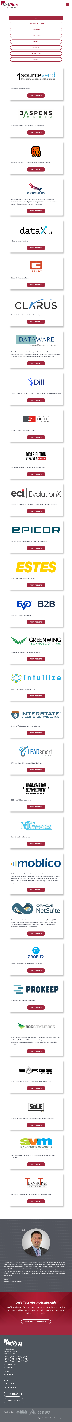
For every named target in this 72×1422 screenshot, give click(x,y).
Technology (36, 53)
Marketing (36, 48)
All (36, 18)
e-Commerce (36, 36)
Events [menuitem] (7, 1367)
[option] (36, 1253)
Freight (36, 59)
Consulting (36, 30)
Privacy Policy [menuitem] (10, 1383)
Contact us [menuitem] (9, 1379)
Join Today (13, 1389)
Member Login (14, 1396)
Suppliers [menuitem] (8, 1363)
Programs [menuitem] (8, 1370)
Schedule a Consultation (36, 1317)
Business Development (36, 24)
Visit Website (36, 95)
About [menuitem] (7, 1376)
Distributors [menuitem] (10, 1360)
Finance (36, 42)
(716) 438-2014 (9, 1349)
